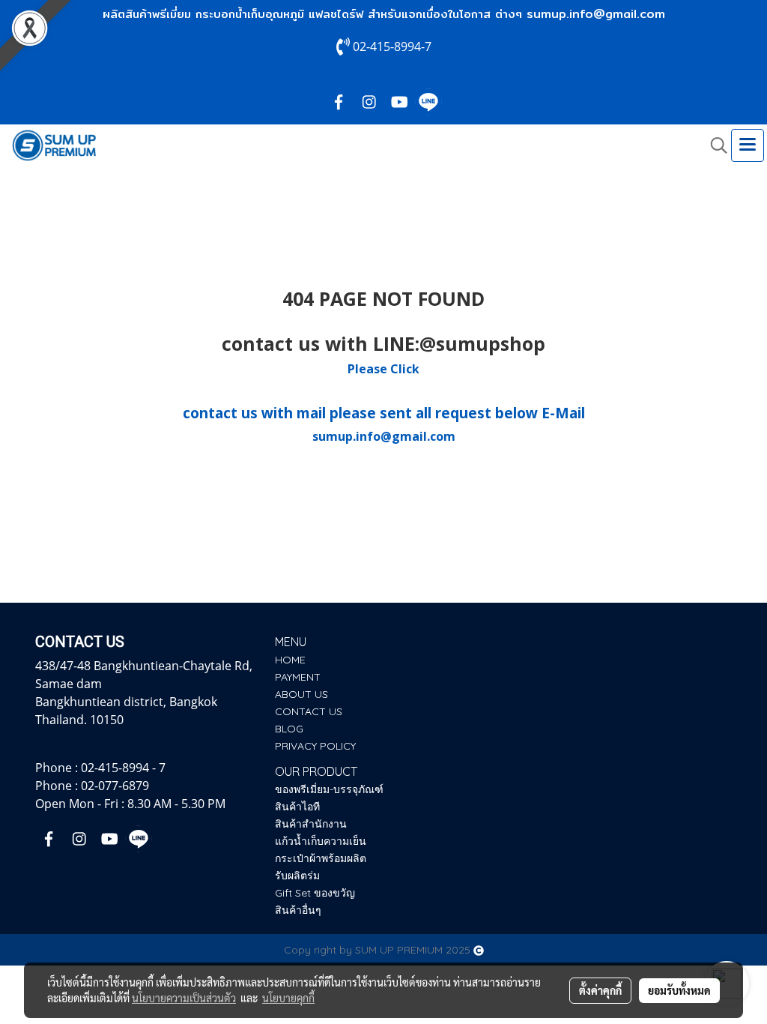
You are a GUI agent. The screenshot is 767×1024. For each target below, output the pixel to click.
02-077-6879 (115, 785)
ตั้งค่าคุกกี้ (600, 990)
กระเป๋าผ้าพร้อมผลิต (320, 858)
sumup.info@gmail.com (596, 13)
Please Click (383, 369)
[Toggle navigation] (747, 145)
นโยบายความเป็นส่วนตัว (184, 998)
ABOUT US (301, 694)
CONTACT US (308, 711)
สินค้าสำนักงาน (311, 824)
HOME (290, 659)
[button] (714, 145)
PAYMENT (298, 677)
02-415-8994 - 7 (123, 767)
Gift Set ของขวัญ (315, 893)
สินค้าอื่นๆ (298, 910)
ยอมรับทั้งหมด (679, 990)
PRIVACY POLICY (315, 746)
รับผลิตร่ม (297, 875)
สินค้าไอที (297, 806)
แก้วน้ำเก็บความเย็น (320, 841)
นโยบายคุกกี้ (288, 998)
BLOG (289, 728)
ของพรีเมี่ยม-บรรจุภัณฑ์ (329, 789)
